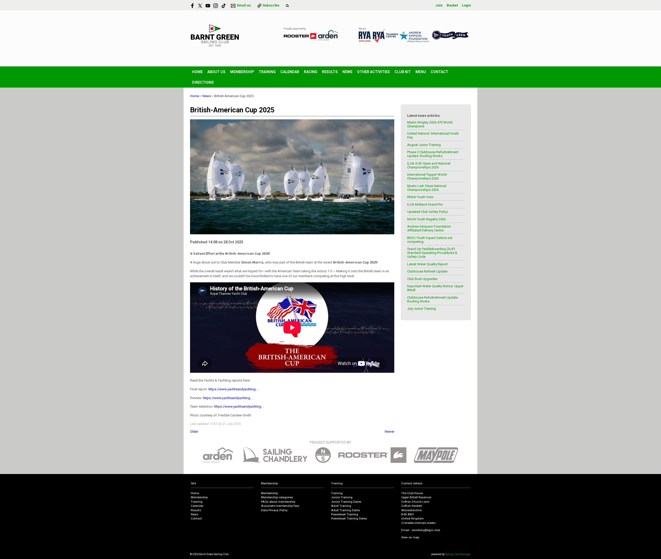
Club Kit (403, 72)
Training (267, 72)
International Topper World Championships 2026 (427, 176)
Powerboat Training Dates (349, 518)
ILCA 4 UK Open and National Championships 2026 (428, 165)
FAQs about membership (278, 501)
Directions (203, 82)
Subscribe (271, 5)
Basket (452, 5)
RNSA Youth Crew (420, 197)
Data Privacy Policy (274, 510)
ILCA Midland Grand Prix (425, 204)
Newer (389, 431)
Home (197, 72)
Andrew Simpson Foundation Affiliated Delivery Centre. (429, 228)
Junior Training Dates (346, 501)
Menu (420, 72)
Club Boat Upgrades (422, 279)
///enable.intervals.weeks (418, 523)
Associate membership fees (280, 506)
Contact (439, 72)
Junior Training (341, 497)
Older (194, 431)
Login (466, 5)
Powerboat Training (344, 514)
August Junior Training (424, 145)
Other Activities (373, 72)
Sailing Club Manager (458, 554)
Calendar (289, 72)
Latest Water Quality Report (427, 264)
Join (439, 5)
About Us (216, 72)
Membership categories (277, 497)
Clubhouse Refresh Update (427, 271)
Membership (242, 72)
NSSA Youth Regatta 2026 (426, 219)
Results (330, 72)
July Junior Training (421, 308)
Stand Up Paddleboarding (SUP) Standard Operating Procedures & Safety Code (432, 253)
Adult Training (341, 506)
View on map (410, 537)
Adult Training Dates (345, 510)
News (347, 72)
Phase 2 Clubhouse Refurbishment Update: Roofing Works (432, 154)
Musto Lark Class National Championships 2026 (426, 188)
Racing (310, 72)
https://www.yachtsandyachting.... (233, 389)
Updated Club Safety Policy (427, 212)
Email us (244, 5)
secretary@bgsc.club (426, 530)
